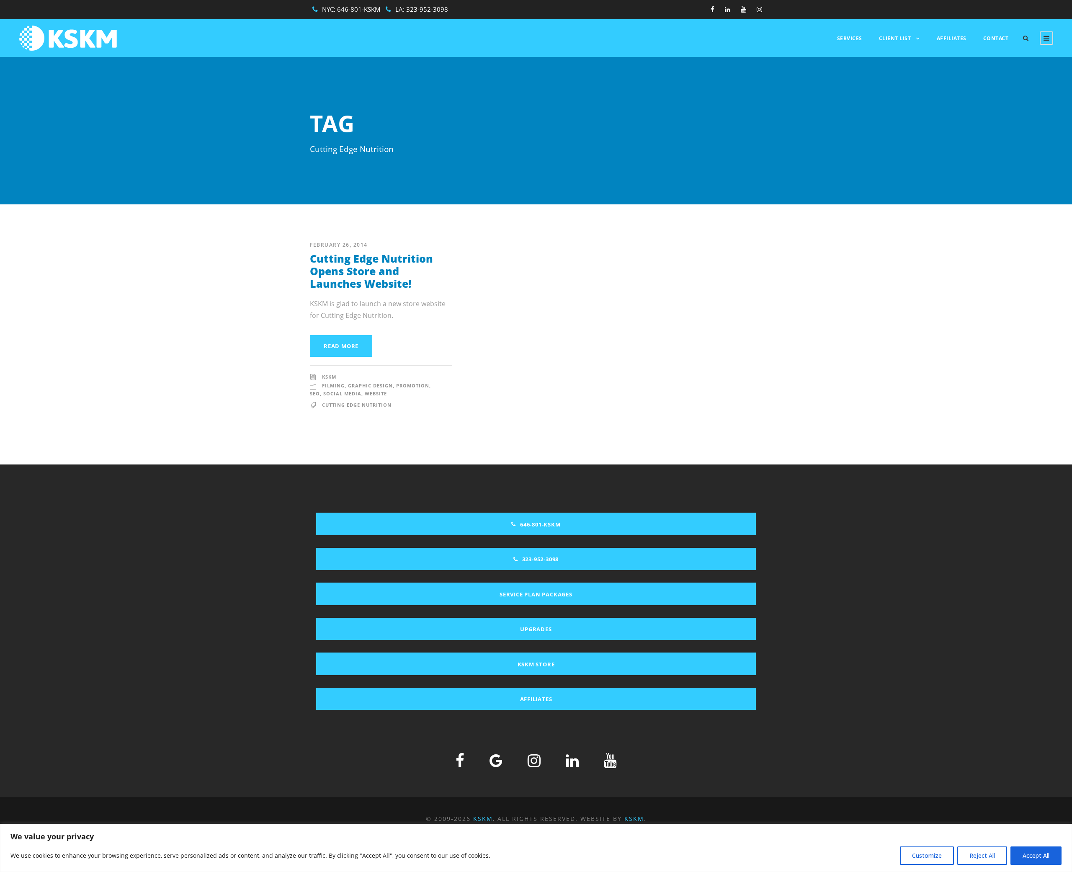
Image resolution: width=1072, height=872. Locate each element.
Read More (341, 346)
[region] (536, 848)
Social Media (342, 393)
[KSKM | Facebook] (460, 760)
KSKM (329, 377)
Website (376, 393)
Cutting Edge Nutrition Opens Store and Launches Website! (371, 271)
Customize (927, 855)
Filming (333, 385)
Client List (895, 38)
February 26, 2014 (339, 244)
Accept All (1036, 855)
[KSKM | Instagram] (534, 760)
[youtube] (743, 9)
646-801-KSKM (359, 9)
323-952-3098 (427, 9)
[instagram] (759, 9)
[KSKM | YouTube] (610, 760)
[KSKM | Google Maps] (496, 760)
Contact (996, 38)
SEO (315, 393)
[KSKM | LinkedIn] (572, 760)
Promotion (412, 385)
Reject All (982, 855)
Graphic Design (370, 385)
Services (849, 38)
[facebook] (712, 9)
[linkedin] (727, 9)
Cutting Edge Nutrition (357, 405)
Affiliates (951, 38)
